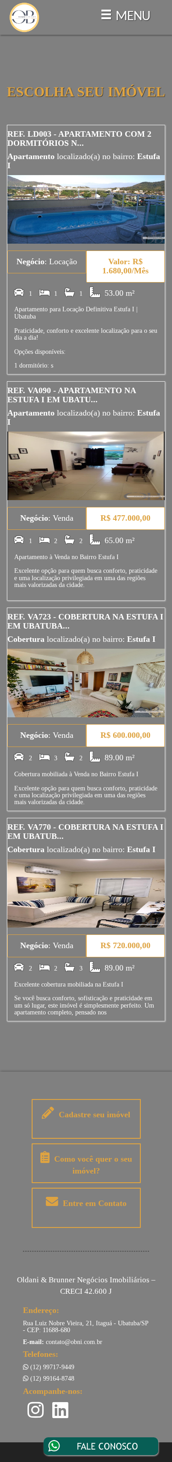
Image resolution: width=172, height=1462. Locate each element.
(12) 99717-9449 (51, 1367)
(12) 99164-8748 (51, 1378)
